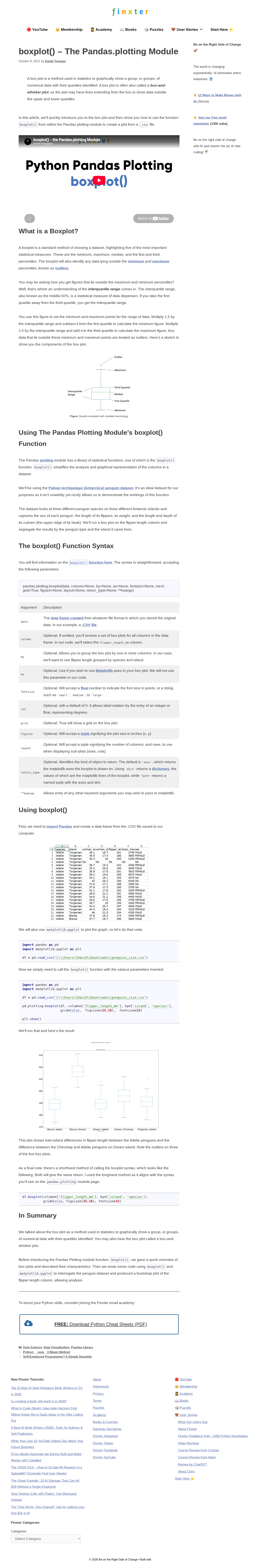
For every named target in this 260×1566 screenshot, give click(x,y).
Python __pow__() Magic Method (46, 1352)
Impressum (101, 1386)
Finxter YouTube (104, 1457)
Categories (18, 1531)
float (85, 688)
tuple (85, 734)
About (97, 1379)
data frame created (67, 618)
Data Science (32, 1347)
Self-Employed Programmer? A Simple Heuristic (57, 1356)
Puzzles (98, 1408)
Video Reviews (188, 1443)
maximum (160, 261)
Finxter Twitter (103, 1443)
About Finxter (187, 1429)
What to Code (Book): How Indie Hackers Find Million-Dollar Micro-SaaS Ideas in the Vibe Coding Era (47, 1414)
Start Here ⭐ (222, 30)
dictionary (160, 769)
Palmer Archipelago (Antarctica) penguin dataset (91, 488)
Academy (99, 1415)
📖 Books (128, 30)
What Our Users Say (193, 1422)
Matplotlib (105, 671)
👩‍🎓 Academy (101, 30)
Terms (97, 1401)
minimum (136, 261)
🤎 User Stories (184, 30)
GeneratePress (161, 1559)
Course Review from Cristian (198, 1450)
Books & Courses (105, 1422)
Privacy (98, 1394)
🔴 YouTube (37, 30)
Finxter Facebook (105, 1450)
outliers (61, 268)
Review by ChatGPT (192, 1464)
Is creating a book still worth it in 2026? (39, 1401)
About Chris (186, 1471)
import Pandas (59, 826)
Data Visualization (56, 1347)
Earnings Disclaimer (107, 1429)
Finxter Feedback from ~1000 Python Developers (213, 1436)
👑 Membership (69, 30)
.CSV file (89, 625)
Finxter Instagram (105, 1436)
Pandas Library (82, 1347)
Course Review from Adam (197, 1457)
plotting (47, 460)
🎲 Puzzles (153, 30)
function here (91, 562)
